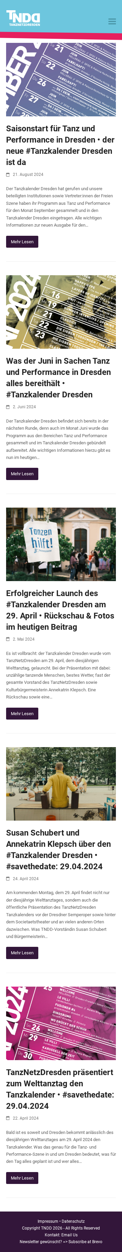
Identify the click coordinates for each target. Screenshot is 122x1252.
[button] (112, 21)
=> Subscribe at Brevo (82, 1241)
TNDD (46, 1228)
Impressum (48, 1221)
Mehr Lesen (22, 241)
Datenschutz (73, 1221)
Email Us (69, 1235)
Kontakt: (53, 1235)
